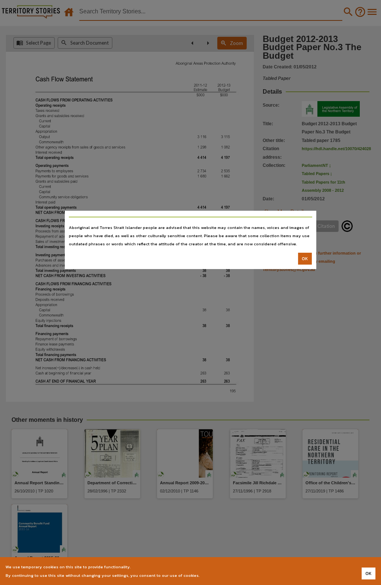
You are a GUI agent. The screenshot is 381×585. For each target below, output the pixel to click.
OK (305, 258)
